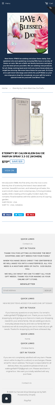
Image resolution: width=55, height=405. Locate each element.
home (27, 339)
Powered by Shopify (26, 395)
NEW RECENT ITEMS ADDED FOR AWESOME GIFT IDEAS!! (27, 303)
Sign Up (48, 290)
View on (9, 170)
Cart (51, 3)
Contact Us (27, 244)
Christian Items (27, 348)
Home (4, 88)
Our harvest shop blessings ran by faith (29, 392)
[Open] (6, 398)
